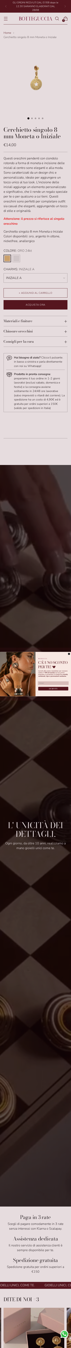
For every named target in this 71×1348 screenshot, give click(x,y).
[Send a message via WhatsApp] (64, 1334)
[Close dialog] (69, 654)
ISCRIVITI (53, 688)
